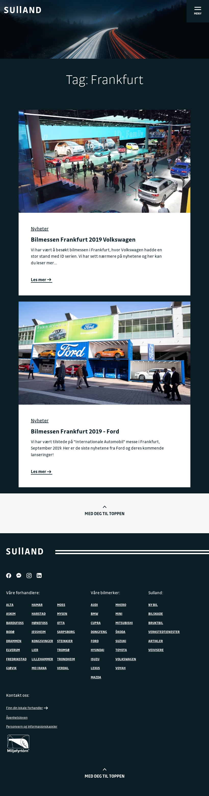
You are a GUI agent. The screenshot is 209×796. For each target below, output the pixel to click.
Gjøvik (11, 668)
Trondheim (66, 659)
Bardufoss (15, 623)
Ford (95, 641)
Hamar (37, 605)
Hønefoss (40, 623)
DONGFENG (99, 632)
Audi (94, 605)
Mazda (96, 677)
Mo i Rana (39, 668)
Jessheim (39, 632)
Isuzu (95, 659)
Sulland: (155, 592)
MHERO (120, 605)
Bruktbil (155, 623)
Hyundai (97, 650)
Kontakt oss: (17, 695)
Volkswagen (125, 659)
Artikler (155, 641)
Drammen (13, 641)
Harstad (39, 614)
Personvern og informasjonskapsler (31, 726)
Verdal (63, 668)
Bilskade (155, 614)
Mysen (62, 614)
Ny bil (153, 605)
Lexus (95, 668)
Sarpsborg (66, 632)
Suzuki (120, 641)
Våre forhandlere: (23, 592)
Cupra (96, 623)
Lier (35, 650)
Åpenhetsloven (17, 717)
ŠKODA (120, 632)
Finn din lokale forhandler (24, 708)
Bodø (10, 632)
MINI (118, 614)
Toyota (121, 650)
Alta (10, 605)
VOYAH (120, 668)
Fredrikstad (16, 659)
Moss (61, 605)
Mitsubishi (124, 623)
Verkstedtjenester (164, 632)
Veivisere (156, 650)
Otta (61, 623)
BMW (94, 614)
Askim (11, 614)
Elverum (13, 650)
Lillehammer (42, 659)
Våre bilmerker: (105, 592)
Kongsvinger (42, 641)
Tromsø (63, 650)
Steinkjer (65, 641)
